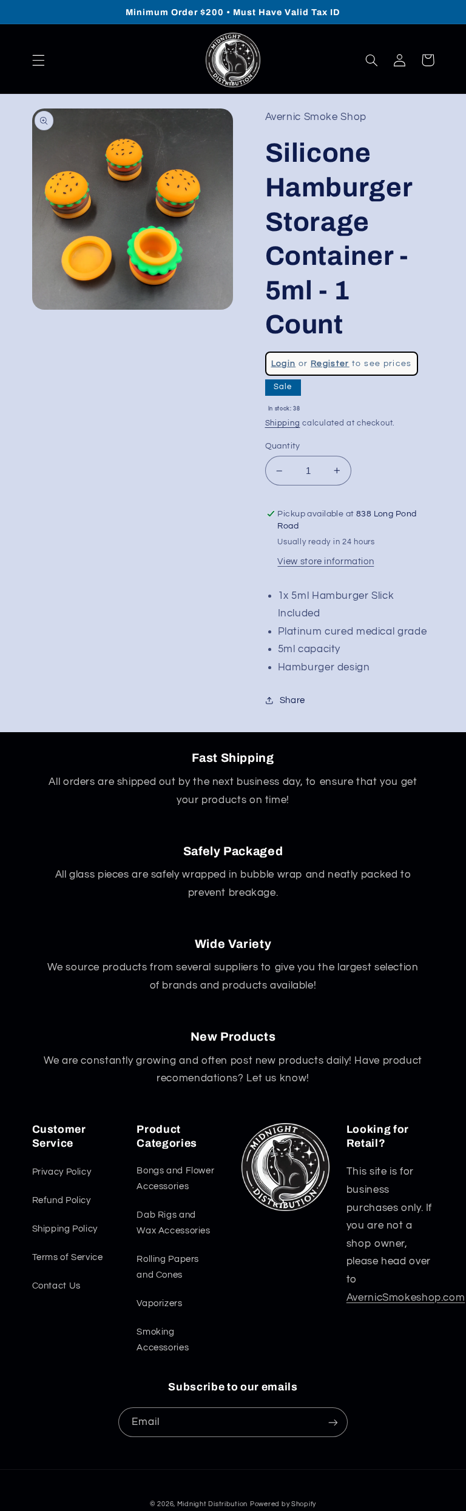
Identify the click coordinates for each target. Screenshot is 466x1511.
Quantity (282, 446)
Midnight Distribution (212, 1504)
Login (283, 363)
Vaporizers (159, 1303)
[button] (38, 60)
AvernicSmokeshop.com (405, 1297)
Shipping (282, 423)
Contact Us (56, 1285)
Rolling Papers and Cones (168, 1267)
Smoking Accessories (163, 1339)
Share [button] (292, 700)
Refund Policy (61, 1200)
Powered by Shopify (283, 1504)
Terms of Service (67, 1257)
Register (330, 363)
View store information (325, 561)
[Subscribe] (333, 1422)
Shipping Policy (65, 1228)
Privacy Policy (62, 1171)
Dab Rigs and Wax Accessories (173, 1222)
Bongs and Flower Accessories (175, 1178)
